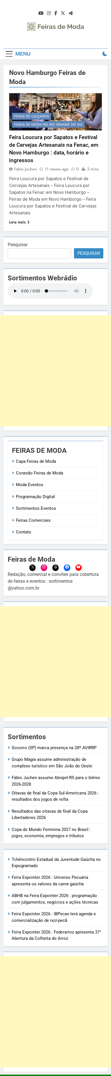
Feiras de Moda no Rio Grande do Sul (48, 124)
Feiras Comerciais (33, 520)
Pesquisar (18, 244)
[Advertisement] (55, 370)
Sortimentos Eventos (36, 508)
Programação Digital (35, 496)
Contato (23, 532)
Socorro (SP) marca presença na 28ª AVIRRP (54, 747)
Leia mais (17, 222)
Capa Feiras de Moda (36, 461)
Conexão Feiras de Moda (39, 473)
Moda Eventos (29, 484)
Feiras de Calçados (31, 116)
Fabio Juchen (25, 169)
